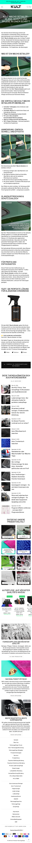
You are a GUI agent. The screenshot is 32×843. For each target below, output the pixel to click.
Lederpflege (16, 793)
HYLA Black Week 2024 (16, 776)
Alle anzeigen (16, 381)
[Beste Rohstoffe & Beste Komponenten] (16, 708)
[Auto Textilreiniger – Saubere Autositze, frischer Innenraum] (5, 476)
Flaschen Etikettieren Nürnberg (16, 763)
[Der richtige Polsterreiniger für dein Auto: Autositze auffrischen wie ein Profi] (5, 463)
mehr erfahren (16, 695)
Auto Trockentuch (16, 786)
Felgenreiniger (16, 788)
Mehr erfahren (16, 734)
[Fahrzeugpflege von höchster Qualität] (16, 631)
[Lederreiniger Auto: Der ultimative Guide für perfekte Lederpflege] (5, 399)
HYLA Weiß (16, 778)
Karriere (16, 755)
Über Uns (16, 742)
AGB (16, 821)
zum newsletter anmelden (15, 826)
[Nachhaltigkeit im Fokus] (16, 668)
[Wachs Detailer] (16, 66)
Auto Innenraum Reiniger (16, 783)
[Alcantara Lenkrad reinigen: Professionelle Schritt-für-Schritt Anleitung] (5, 410)
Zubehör (16, 799)
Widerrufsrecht (16, 816)
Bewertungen (16, 768)
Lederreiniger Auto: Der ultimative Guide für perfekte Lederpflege (20, 400)
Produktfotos (16, 758)
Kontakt (16, 740)
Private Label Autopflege (16, 765)
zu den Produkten (16, 656)
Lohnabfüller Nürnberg (16, 770)
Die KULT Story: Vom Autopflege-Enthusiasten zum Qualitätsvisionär (21, 389)
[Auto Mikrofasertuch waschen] (5, 432)
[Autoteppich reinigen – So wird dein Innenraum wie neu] (5, 486)
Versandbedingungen (16, 819)
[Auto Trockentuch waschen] (5, 443)
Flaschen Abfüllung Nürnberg (16, 760)
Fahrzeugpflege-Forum (16, 745)
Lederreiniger (16, 791)
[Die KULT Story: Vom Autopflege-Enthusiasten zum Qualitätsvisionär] (5, 389)
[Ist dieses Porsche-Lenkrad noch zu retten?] (5, 422)
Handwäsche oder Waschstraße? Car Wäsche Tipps (21, 453)
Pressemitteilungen (16, 752)
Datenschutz (16, 814)
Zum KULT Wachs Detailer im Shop (11, 337)
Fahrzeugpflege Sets (16, 801)
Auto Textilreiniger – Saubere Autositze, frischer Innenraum (19, 476)
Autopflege (16, 806)
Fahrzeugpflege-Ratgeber (16, 750)
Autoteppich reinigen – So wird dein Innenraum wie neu (21, 487)
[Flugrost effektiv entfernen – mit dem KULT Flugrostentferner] (5, 509)
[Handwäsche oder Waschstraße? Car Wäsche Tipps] (5, 453)
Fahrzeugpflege (16, 804)
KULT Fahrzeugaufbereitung (16, 747)
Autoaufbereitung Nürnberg (15, 773)
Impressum (16, 811)
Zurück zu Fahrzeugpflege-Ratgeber (17, 365)
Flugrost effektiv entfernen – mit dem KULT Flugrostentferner (21, 510)
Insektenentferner (16, 796)
